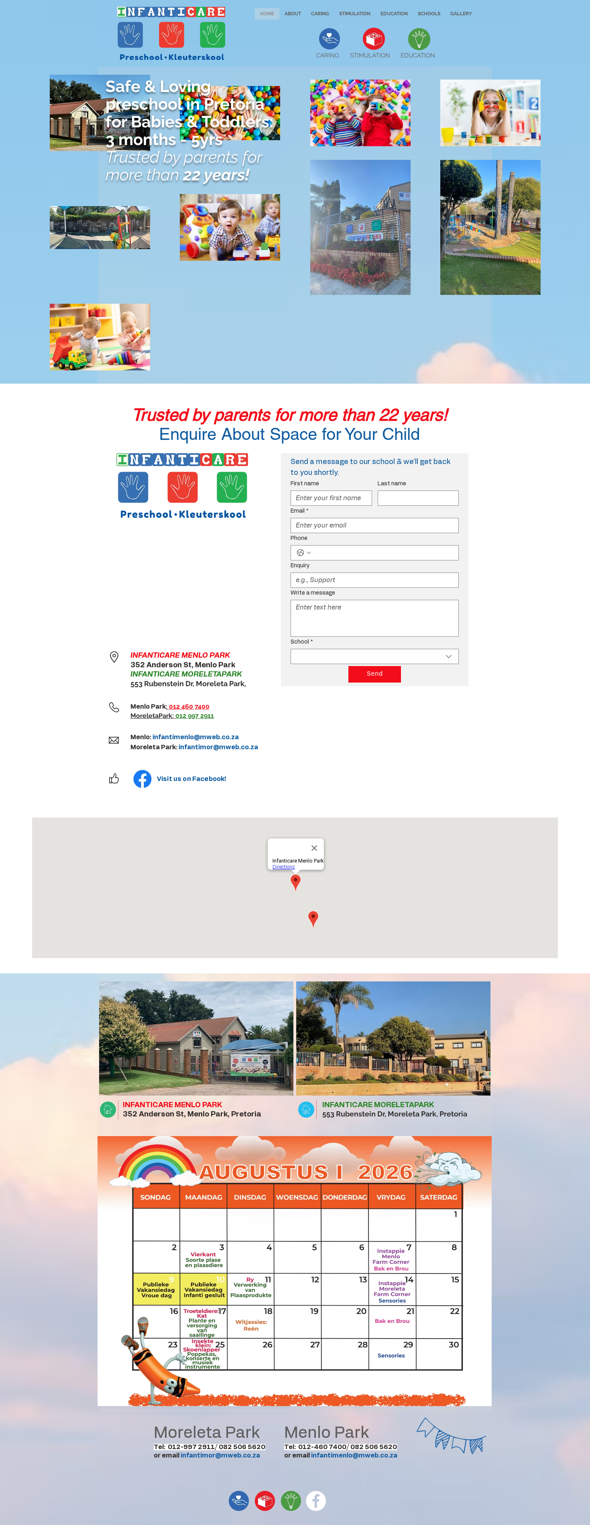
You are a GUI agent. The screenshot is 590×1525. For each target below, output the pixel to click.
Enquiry (300, 565)
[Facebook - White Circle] (316, 1501)
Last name (392, 484)
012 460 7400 (188, 706)
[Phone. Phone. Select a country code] (304, 553)
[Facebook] (142, 779)
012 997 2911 (194, 716)
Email (299, 511)
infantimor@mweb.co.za (218, 747)
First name (305, 484)
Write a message (313, 593)
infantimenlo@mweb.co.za (196, 737)
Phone (299, 538)
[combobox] (375, 656)
